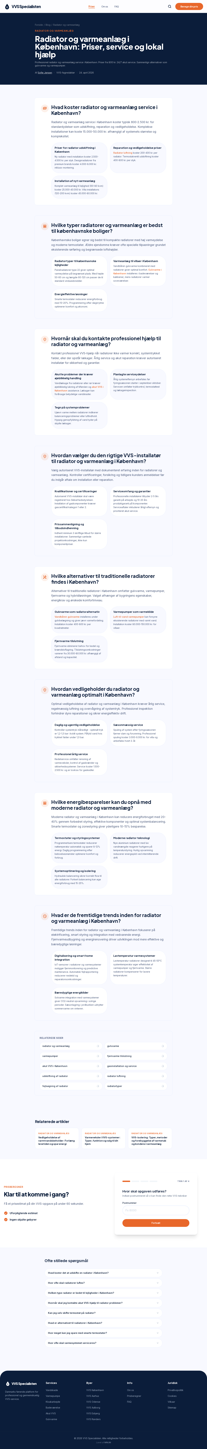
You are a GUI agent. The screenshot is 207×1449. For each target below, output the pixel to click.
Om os (104, 6)
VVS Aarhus (92, 1396)
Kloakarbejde (53, 1401)
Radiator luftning (122, 152)
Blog (48, 24)
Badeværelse (53, 1407)
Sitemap (172, 1407)
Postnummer (129, 1202)
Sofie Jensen (45, 72)
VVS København (95, 1390)
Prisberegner (134, 1396)
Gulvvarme (51, 1419)
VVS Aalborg (93, 1407)
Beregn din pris (189, 6)
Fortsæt (156, 1223)
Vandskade (52, 1390)
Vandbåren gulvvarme (67, 616)
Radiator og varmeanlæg (66, 24)
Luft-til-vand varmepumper (128, 616)
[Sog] (170, 6)
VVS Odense (93, 1401)
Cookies (172, 1396)
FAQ (116, 6)
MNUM (107, 1442)
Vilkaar (171, 1401)
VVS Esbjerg (93, 1413)
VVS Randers (93, 1419)
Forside (39, 24)
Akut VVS (51, 1413)
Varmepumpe (53, 1396)
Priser (91, 6)
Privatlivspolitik (175, 1390)
